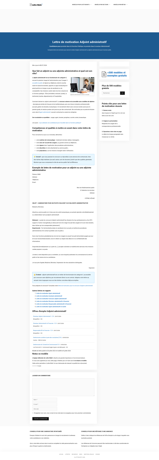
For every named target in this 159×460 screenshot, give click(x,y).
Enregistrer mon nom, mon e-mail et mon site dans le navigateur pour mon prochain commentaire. (62, 413)
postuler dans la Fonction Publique (72, 46)
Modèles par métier (120, 4)
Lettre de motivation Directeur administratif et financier (52, 301)
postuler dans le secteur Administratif (97, 46)
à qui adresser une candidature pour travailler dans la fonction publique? (60, 123)
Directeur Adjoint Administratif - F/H (43, 316)
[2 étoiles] (33, 365)
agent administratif (45, 112)
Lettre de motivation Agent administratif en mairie (51, 306)
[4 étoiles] (35, 365)
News (80, 454)
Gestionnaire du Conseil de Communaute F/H (46, 344)
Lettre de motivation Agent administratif (48, 293)
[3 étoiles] (34, 365)
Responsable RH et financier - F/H (43, 330)
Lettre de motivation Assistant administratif (49, 296)
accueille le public (37, 83)
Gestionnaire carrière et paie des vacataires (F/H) (47, 337)
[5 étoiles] (36, 365)
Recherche (75, 454)
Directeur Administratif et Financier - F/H (45, 323)
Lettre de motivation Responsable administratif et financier (53, 304)
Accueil (61, 454)
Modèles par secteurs (101, 4)
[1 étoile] (32, 365)
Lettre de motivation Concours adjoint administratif (51, 298)
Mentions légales (89, 454)
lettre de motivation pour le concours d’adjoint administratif (75, 285)
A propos (67, 454)
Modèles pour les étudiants (80, 4)
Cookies (97, 454)
